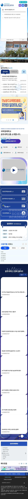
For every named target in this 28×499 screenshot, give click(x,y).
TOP (27, 474)
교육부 (4, 458)
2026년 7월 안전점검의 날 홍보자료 (10, 84)
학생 (5, 248)
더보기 (24, 72)
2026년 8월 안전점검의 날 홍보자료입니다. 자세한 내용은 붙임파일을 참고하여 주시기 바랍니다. (10, 79)
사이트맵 (18, 473)
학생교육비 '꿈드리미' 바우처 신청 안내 (12, 17)
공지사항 (5, 72)
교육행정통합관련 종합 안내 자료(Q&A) (12, 14)
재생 (14, 170)
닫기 (23, 39)
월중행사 (14, 224)
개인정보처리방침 (8, 477)
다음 (10, 119)
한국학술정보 (5, 447)
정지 (19, 436)
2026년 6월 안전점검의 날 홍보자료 (10, 89)
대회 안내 (20, 147)
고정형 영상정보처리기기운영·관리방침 (20, 477)
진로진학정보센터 (7, 191)
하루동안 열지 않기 (10, 39)
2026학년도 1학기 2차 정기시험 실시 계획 (10, 92)
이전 (23, 244)
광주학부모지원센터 (7, 198)
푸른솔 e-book (6, 453)
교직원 (22, 248)
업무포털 (4, 456)
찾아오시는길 (20, 152)
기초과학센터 (5, 213)
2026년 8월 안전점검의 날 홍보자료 (10, 76)
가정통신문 (14, 72)
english (24, 2)
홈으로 (6, 473)
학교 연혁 (5, 147)
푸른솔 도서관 (5, 451)
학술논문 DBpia (6, 449)
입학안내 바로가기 (10, 141)
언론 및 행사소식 (7, 152)
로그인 (20, 5)
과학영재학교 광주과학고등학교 (7, 5)
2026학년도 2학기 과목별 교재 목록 (10, 87)
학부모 (14, 248)
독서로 (14, 206)
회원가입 (13, 473)
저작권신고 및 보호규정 (7, 479)
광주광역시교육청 (6, 455)
